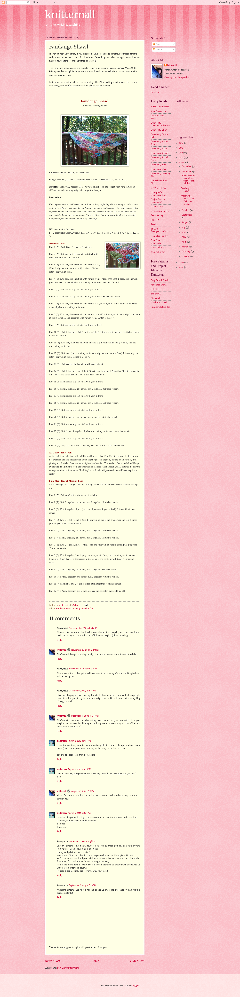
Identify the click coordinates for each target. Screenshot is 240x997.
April (184, 241)
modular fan (87, 608)
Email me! (155, 92)
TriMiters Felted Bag (160, 307)
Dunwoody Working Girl (160, 175)
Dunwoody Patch (159, 148)
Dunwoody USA (158, 169)
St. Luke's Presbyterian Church (160, 230)
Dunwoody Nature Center (159, 143)
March (185, 246)
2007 (181, 267)
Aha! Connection (158, 111)
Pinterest (155, 219)
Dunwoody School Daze (159, 159)
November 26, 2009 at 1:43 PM (83, 628)
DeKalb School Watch (158, 117)
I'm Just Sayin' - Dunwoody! (158, 201)
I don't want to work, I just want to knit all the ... (187, 179)
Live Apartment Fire (160, 211)
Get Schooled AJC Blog (159, 182)
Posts (157, 44)
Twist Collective (158, 247)
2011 (181, 152)
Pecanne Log (157, 215)
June (184, 232)
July (184, 227)
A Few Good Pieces (160, 106)
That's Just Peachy (159, 236)
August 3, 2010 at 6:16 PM (79, 769)
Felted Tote (156, 289)
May (184, 237)
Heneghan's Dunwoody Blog (158, 193)
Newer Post (52, 961)
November (187, 171)
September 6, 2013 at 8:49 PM (82, 885)
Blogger (135, 985)
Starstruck (155, 298)
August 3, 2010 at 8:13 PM (79, 813)
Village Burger (158, 252)
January (186, 256)
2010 (181, 157)
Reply (59, 640)
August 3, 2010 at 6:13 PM (79, 740)
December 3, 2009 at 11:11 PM (82, 690)
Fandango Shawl (64, 608)
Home (95, 961)
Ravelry (154, 224)
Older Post (137, 961)
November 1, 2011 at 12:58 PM (82, 841)
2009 (181, 162)
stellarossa (62, 740)
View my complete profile (176, 77)
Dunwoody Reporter (160, 153)
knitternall (70, 14)
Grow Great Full (158, 187)
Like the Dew (157, 206)
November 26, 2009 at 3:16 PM (83, 668)
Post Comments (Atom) (68, 967)
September (187, 215)
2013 (181, 143)
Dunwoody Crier (159, 129)
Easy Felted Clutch (159, 280)
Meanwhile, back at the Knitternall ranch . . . (187, 199)
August (185, 222)
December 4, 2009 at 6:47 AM (85, 715)
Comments (160, 49)
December (187, 166)
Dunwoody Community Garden (160, 124)
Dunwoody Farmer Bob (159, 136)
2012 (181, 147)
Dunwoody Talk (158, 164)
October (186, 210)
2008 (181, 262)
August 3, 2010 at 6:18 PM (83, 791)
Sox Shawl (156, 293)
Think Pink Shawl (159, 302)
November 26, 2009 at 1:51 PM (85, 650)
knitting (76, 608)
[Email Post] (86, 605)
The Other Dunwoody (156, 242)
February (186, 251)
